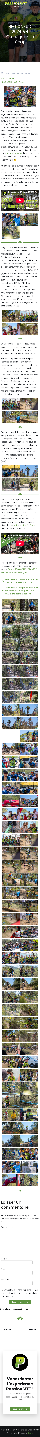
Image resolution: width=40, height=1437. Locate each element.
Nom (4, 1259)
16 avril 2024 (9, 73)
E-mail (4, 1269)
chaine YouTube (14, 153)
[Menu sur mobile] (34, 5)
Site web (5, 1279)
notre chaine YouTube (24, 525)
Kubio (30, 1433)
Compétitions (7, 79)
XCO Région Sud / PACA (13, 82)
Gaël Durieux (25, 73)
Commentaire (7, 1227)
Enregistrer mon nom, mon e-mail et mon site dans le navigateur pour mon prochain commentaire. (19, 1293)
